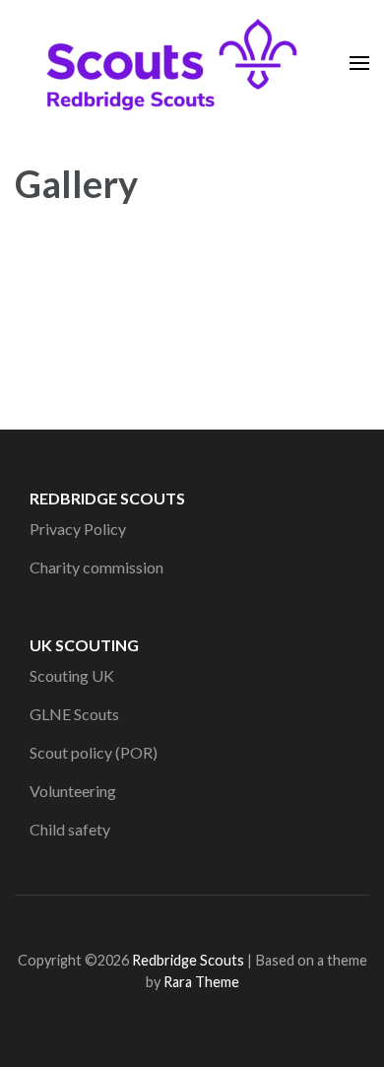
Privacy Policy (78, 528)
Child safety (70, 829)
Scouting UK (72, 675)
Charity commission (96, 567)
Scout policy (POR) (94, 752)
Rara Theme (201, 981)
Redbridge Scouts (188, 960)
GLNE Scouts (74, 713)
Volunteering (73, 790)
